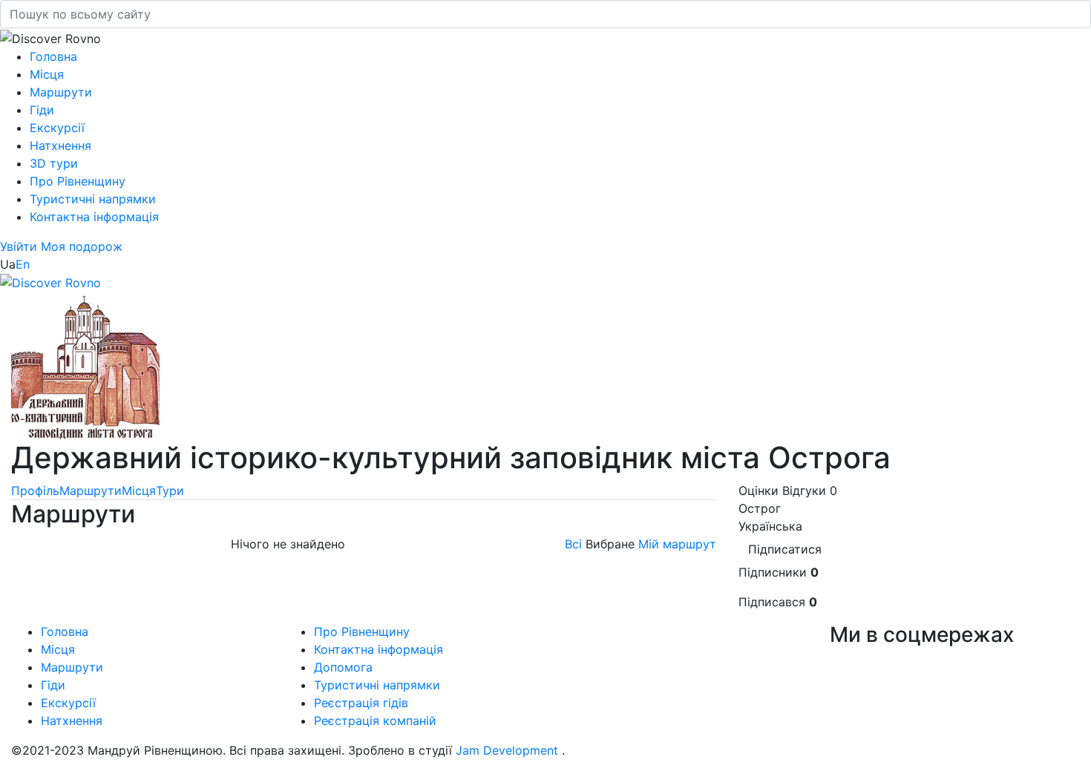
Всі (573, 544)
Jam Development (507, 750)
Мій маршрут (677, 544)
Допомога (343, 667)
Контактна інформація (94, 216)
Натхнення (60, 145)
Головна (53, 56)
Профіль (35, 490)
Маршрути (61, 92)
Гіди (42, 109)
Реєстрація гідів (361, 702)
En (23, 264)
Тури (170, 490)
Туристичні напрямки (93, 198)
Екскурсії (57, 127)
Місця (47, 74)
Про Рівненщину (77, 181)
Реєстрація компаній (375, 720)
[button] (20, 246)
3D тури (54, 163)
